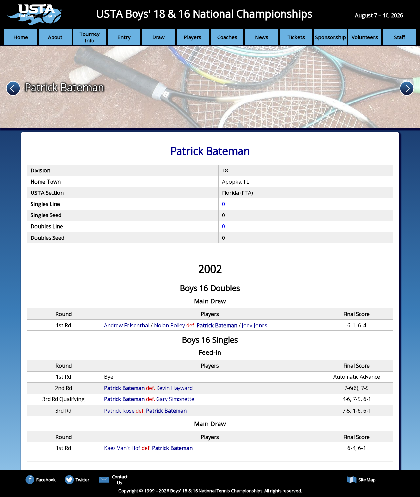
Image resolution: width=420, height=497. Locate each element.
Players (192, 37)
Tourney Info (89, 37)
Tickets (296, 37)
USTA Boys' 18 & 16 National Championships (204, 14)
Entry (124, 37)
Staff (399, 37)
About (55, 37)
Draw (158, 37)
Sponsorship (330, 37)
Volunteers (365, 37)
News (261, 37)
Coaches (227, 37)
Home (20, 37)
